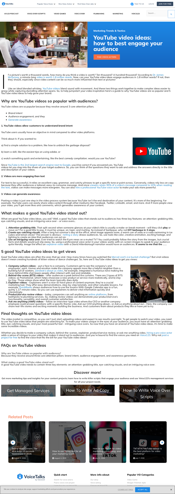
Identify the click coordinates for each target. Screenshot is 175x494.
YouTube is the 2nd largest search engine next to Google (39, 164)
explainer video (54, 244)
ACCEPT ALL (143, 490)
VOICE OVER (79, 14)
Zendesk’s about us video (49, 270)
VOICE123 (136, 14)
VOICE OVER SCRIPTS (36, 14)
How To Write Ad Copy (87, 390)
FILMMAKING (98, 14)
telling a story (70, 234)
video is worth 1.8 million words (54, 77)
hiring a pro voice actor (159, 332)
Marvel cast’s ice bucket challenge (131, 256)
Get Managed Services (28, 390)
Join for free (165, 4)
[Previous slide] (13, 442)
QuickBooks (25, 287)
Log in (151, 4)
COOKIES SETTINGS (125, 490)
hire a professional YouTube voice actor (97, 187)
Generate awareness (20, 119)
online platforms (97, 294)
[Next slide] (162, 442)
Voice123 (145, 335)
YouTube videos (51, 88)
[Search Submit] (171, 14)
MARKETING (118, 14)
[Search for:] (161, 14)
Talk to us (139, 4)
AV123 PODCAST (11, 14)
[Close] (171, 489)
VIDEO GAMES (60, 14)
